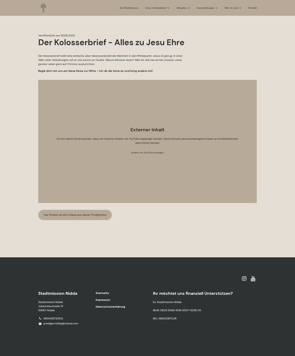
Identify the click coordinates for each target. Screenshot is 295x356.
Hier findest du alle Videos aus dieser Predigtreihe (75, 215)
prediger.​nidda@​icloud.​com (60, 323)
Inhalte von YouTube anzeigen (147, 152)
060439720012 (53, 318)
